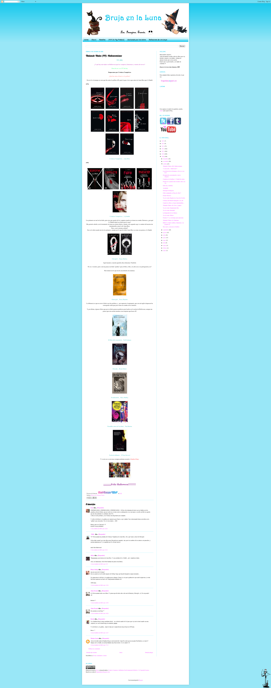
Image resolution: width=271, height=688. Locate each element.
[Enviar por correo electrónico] (88, 498)
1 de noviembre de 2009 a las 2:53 (99, 564)
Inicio (121, 652)
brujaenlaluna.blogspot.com (103, 672)
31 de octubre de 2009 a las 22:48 (99, 528)
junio (164, 237)
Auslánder (165, 188)
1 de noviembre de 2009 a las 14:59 (99, 603)
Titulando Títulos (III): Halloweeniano (172, 166)
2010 (163, 154)
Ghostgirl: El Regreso (168, 190)
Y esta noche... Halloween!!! (170, 168)
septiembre (166, 230)
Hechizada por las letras (136, 40)
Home (86, 40)
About (94, 40)
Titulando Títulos (100, 495)
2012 (163, 148)
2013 (163, 146)
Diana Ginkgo (94, 569)
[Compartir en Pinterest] (96, 498)
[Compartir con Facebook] (94, 498)
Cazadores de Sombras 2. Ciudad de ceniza (173, 179)
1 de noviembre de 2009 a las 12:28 (99, 585)
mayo (164, 240)
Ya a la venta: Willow (168, 215)
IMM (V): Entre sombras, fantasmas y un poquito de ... (173, 223)
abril (164, 243)
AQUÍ (161, 110)
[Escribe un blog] (90, 498)
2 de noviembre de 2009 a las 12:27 (99, 633)
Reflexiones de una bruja (158, 40)
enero (164, 250)
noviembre (166, 161)
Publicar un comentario (94, 649)
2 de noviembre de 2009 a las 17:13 (99, 645)
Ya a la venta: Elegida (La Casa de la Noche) (174, 198)
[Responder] (100, 508)
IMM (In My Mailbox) (116, 40)
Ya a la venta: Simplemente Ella (171, 208)
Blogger (141, 680)
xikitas (92, 555)
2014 (163, 143)
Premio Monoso (167, 195)
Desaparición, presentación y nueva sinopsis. (172, 175)
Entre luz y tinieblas (168, 185)
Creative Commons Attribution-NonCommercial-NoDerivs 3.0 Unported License (128, 670)
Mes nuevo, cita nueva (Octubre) (171, 227)
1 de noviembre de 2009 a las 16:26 (99, 613)
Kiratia (92, 619)
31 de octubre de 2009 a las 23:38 (99, 550)
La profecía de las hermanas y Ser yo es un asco (173, 171)
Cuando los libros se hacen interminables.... (174, 203)
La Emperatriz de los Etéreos (170, 213)
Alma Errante (94, 591)
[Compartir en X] (92, 498)
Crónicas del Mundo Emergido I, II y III (173, 200)
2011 (163, 151)
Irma (92, 508)
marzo (165, 245)
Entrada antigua (149, 652)
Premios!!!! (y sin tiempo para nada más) (173, 218)
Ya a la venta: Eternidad (169, 210)
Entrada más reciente (91, 652)
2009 (163, 156)
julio (164, 235)
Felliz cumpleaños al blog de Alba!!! (172, 193)
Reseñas (102, 40)
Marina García (95, 638)
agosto (165, 232)
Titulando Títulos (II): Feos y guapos (172, 205)
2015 (163, 141)
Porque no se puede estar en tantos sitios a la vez (174, 182)
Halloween (93, 495)
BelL (97, 670)
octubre (165, 164)
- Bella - (93, 534)
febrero (165, 248)
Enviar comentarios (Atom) (100, 655)
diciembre (165, 159)
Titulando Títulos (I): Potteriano (171, 220)
